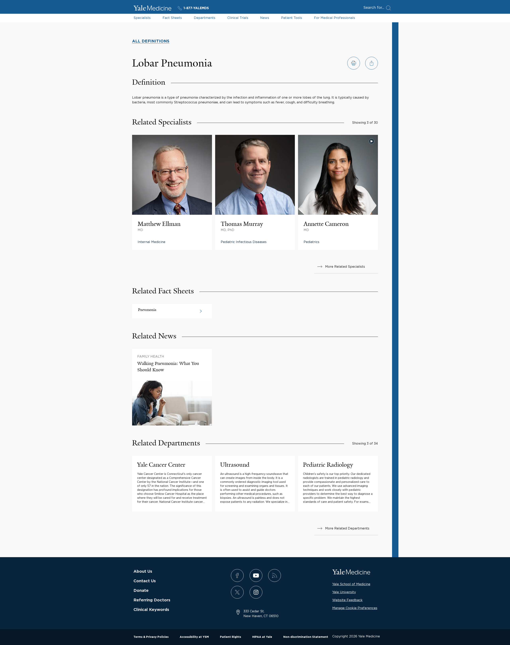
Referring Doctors (151, 600)
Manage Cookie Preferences (354, 608)
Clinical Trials (237, 18)
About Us (142, 571)
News (264, 18)
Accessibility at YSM (194, 637)
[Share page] (371, 63)
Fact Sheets (172, 18)
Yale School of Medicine (351, 584)
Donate (141, 591)
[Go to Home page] (152, 8)
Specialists (142, 18)
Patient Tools (291, 18)
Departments (204, 18)
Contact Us (144, 581)
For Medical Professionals (334, 18)
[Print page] (353, 63)
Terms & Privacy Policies (151, 637)
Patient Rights (230, 637)
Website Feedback (347, 600)
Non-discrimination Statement (305, 637)
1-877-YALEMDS (196, 8)
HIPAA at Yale (262, 637)
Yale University (344, 592)
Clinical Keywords (151, 610)
